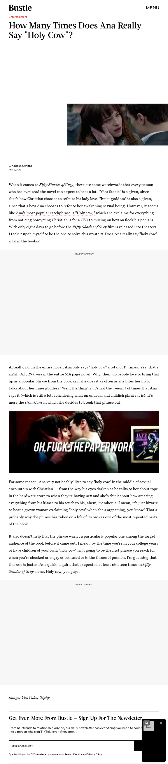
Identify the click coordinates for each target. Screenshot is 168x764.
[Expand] (146, 722)
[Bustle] (20, 7)
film (93, 226)
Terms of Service (73, 754)
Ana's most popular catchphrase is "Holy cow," (55, 212)
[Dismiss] (161, 722)
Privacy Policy (94, 754)
